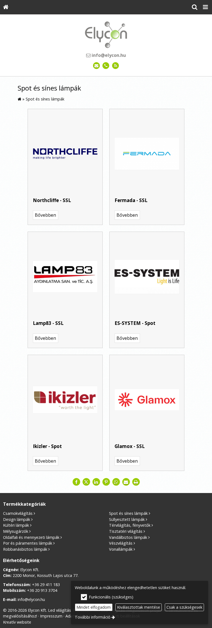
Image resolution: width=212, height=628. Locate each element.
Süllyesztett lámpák (127, 519)
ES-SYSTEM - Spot (135, 323)
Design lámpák (16, 519)
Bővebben (45, 215)
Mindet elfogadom (93, 607)
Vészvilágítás (120, 543)
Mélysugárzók (15, 531)
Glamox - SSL (130, 446)
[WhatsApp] (116, 482)
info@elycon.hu (108, 55)
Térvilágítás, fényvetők (129, 525)
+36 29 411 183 (46, 584)
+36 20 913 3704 (42, 590)
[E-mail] (96, 66)
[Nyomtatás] (135, 482)
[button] (205, 7)
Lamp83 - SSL (48, 323)
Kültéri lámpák (16, 525)
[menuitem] (6, 7)
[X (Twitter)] (86, 482)
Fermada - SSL (131, 200)
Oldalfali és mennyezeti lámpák (31, 537)
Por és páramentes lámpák (27, 543)
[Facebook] (76, 482)
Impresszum (51, 616)
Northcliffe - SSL (52, 200)
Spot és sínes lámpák (128, 513)
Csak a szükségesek (184, 607)
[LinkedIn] (96, 482)
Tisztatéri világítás (125, 531)
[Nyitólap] (6, 7)
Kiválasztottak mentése (138, 607)
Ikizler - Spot (47, 446)
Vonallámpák (120, 549)
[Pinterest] (106, 482)
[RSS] (116, 66)
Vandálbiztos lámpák (128, 537)
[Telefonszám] (106, 66)
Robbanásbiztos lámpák (25, 549)
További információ (92, 617)
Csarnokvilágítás (18, 513)
